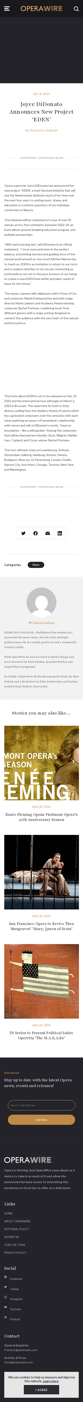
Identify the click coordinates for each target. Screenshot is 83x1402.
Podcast (15, 1319)
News (36, 564)
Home (8, 1213)
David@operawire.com (18, 1362)
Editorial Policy (16, 1229)
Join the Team (14, 1245)
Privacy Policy (15, 1252)
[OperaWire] (41, 8)
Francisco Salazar (44, 130)
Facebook (16, 1279)
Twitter (14, 1289)
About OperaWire (17, 1221)
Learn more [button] (51, 1381)
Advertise (11, 1237)
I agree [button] (41, 1390)
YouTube (15, 1309)
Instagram (16, 1299)
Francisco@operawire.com (20, 1350)
